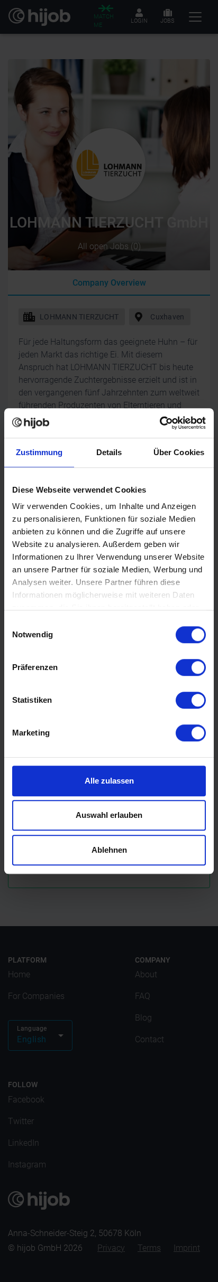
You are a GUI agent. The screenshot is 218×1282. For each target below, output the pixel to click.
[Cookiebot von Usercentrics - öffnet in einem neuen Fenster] (159, 423)
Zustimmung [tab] (39, 452)
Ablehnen (109, 849)
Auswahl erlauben (109, 814)
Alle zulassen (109, 780)
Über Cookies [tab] (178, 452)
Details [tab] (109, 452)
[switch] (191, 667)
